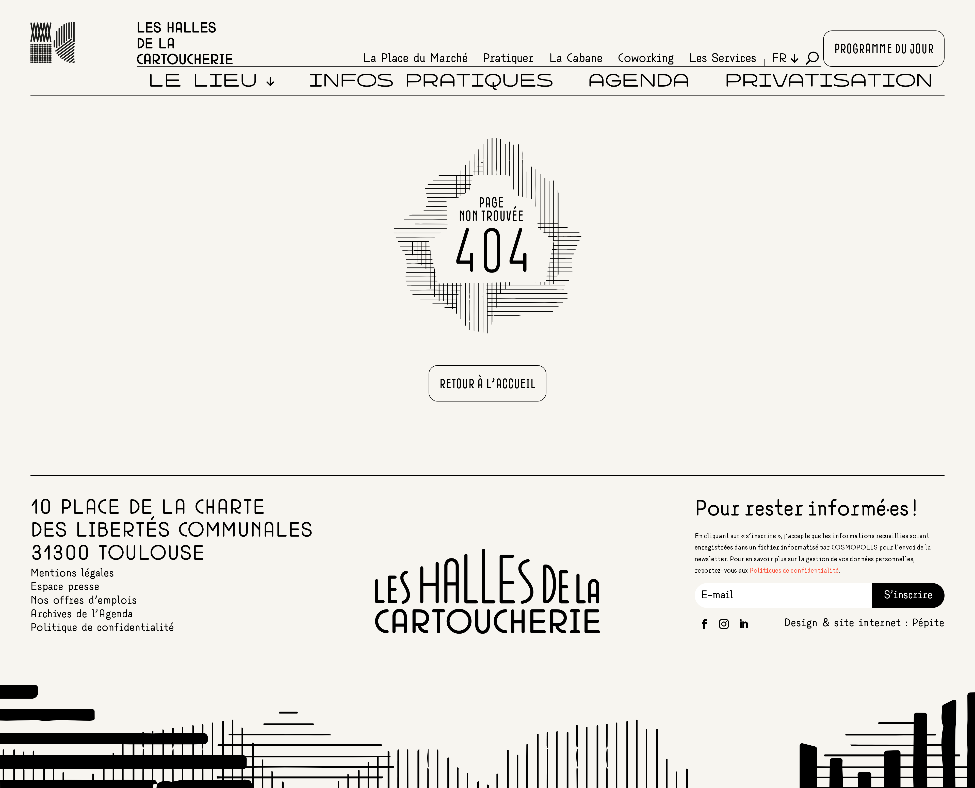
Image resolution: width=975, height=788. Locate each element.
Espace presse (64, 587)
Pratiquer (508, 58)
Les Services (722, 58)
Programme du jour (884, 49)
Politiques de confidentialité (794, 571)
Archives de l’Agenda (81, 614)
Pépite (928, 623)
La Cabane (576, 58)
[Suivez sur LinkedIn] (743, 624)
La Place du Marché (415, 58)
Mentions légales (72, 573)
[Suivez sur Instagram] (724, 624)
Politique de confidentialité (102, 628)
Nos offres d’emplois (83, 601)
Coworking (646, 58)
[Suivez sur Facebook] (704, 624)
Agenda (639, 81)
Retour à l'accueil (487, 384)
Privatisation (829, 81)
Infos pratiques (431, 81)
